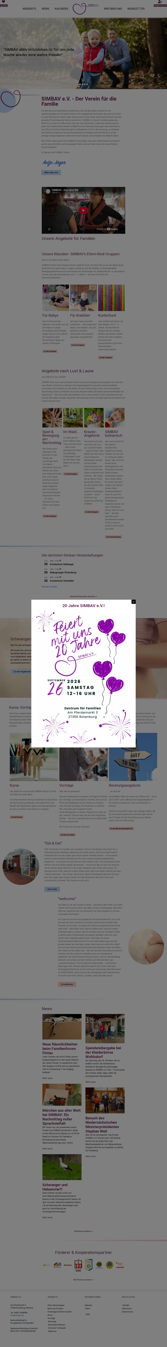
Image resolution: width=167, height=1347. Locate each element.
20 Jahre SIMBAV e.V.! (83, 605)
